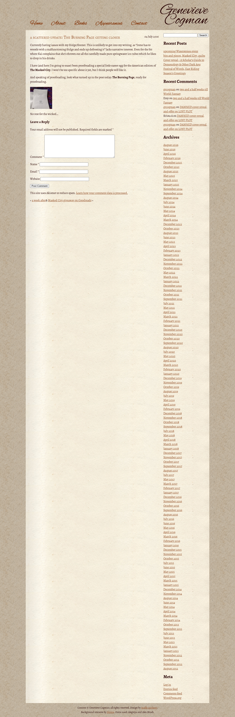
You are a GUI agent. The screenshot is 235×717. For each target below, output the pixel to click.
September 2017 (172, 466)
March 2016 (170, 537)
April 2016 (169, 532)
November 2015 (172, 554)
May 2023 (169, 242)
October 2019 (171, 387)
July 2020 (169, 352)
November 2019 (172, 383)
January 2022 (171, 281)
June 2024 (169, 207)
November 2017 (172, 457)
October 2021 (171, 295)
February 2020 (172, 369)
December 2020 (172, 330)
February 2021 (171, 321)
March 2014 (170, 616)
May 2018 (169, 435)
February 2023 (171, 251)
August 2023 (170, 233)
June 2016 (169, 523)
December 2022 (172, 259)
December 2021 (172, 286)
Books (80, 23)
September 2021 (172, 299)
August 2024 (170, 198)
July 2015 (168, 563)
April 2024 (169, 215)
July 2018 (168, 431)
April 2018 (169, 440)
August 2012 (170, 669)
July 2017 (168, 475)
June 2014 (169, 603)
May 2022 (169, 273)
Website (35, 179)
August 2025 (170, 171)
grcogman (169, 89)
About (58, 23)
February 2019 (171, 409)
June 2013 (169, 638)
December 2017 (172, 453)
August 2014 (170, 598)
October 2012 (171, 660)
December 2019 (172, 378)
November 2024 (172, 189)
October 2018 (171, 422)
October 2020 (171, 339)
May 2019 (169, 400)
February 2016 (171, 541)
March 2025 (170, 180)
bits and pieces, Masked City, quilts (184, 56)
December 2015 (172, 550)
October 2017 (171, 462)
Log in (167, 685)
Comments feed (172, 694)
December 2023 (172, 224)
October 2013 (171, 625)
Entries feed (170, 689)
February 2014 (171, 620)
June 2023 (169, 237)
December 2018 (172, 413)
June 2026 (169, 149)
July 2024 (168, 202)
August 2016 (170, 515)
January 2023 (171, 255)
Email (34, 172)
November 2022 (172, 264)
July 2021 (168, 303)
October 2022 (171, 268)
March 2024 (170, 220)
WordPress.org (172, 698)
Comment (37, 157)
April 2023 (169, 246)
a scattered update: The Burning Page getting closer (75, 37)
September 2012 (172, 664)
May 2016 (169, 528)
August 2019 (170, 391)
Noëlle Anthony (149, 707)
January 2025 (171, 185)
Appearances (109, 23)
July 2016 (168, 519)
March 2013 (170, 647)
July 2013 (168, 633)
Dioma (110, 712)
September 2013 (172, 629)
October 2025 (171, 167)
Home (36, 23)
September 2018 (172, 427)
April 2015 (169, 576)
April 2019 (169, 405)
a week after (39, 200)
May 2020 (169, 356)
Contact (139, 23)
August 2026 (170, 145)
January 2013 (171, 651)
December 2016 (172, 497)
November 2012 (172, 655)
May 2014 (169, 607)
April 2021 (169, 312)
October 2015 (171, 559)
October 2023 (171, 229)
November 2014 (172, 594)
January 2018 (171, 449)
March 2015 (170, 581)
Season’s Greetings (174, 73)
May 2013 (169, 642)
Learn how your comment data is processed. (102, 193)
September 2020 (173, 343)
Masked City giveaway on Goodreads (69, 200)
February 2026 (171, 158)
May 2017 (169, 479)
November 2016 (172, 501)
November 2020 (173, 334)
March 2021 (170, 317)
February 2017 (171, 488)
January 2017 (171, 493)
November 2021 (172, 290)
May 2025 (169, 176)
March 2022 (170, 277)
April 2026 (169, 154)
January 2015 (171, 585)
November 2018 (172, 418)
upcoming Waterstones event (180, 51)
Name (34, 164)
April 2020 (169, 361)
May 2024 (169, 211)
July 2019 (168, 396)
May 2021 (169, 308)
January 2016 (171, 545)
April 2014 (169, 611)
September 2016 (172, 510)
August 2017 (170, 471)
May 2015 (169, 572)
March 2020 (170, 365)
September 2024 (172, 193)
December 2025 (172, 163)
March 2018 (170, 444)
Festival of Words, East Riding (181, 69)
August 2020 (171, 347)
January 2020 (171, 374)
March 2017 (170, 484)
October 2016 (171, 506)
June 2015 (169, 567)
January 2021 (171, 325)
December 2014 (172, 589)
